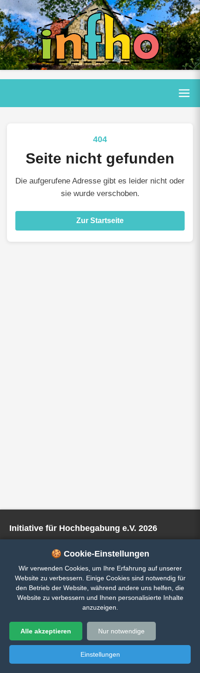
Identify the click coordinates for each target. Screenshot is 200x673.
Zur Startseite (100, 220)
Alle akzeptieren (45, 631)
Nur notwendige (121, 631)
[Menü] (184, 93)
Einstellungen (100, 654)
